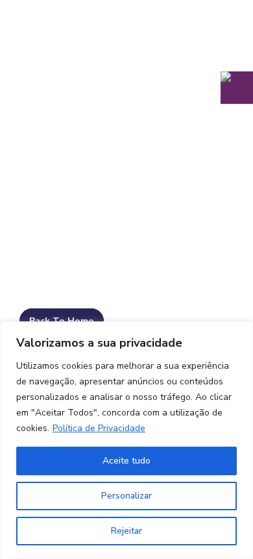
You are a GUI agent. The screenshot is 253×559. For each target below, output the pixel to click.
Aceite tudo (126, 460)
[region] (126, 440)
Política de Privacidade (99, 428)
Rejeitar (126, 531)
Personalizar (126, 496)
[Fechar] (239, 332)
